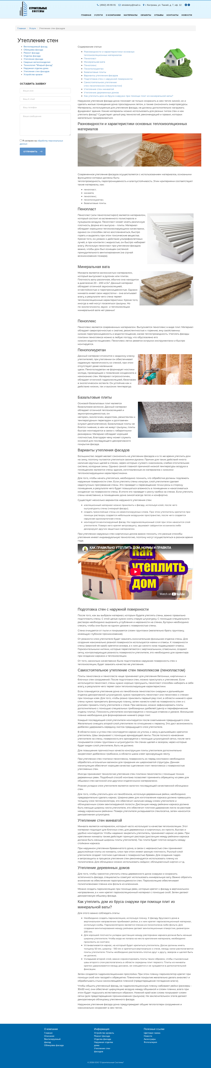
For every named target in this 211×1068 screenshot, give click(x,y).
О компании (113, 15)
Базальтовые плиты (95, 72)
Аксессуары (150, 1039)
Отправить (30, 151)
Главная (86, 15)
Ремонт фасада (32, 53)
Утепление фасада (33, 59)
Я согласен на (41, 142)
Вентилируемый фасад (35, 46)
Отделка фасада (32, 56)
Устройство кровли (33, 74)
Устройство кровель (104, 1033)
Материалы (130, 15)
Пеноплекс (90, 65)
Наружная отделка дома (36, 68)
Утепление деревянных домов (101, 92)
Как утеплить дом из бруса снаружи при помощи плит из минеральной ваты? (128, 96)
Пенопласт (90, 58)
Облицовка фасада (33, 49)
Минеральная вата (94, 62)
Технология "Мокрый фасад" (38, 65)
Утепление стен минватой (99, 89)
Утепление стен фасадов (36, 71)
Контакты (172, 15)
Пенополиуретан (93, 68)
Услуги (98, 15)
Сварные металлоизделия (37, 62)
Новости (186, 15)
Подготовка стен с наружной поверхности (108, 79)
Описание (49, 1036)
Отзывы (158, 15)
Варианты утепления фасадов (101, 75)
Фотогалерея (150, 1042)
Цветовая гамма (152, 1033)
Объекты (146, 15)
